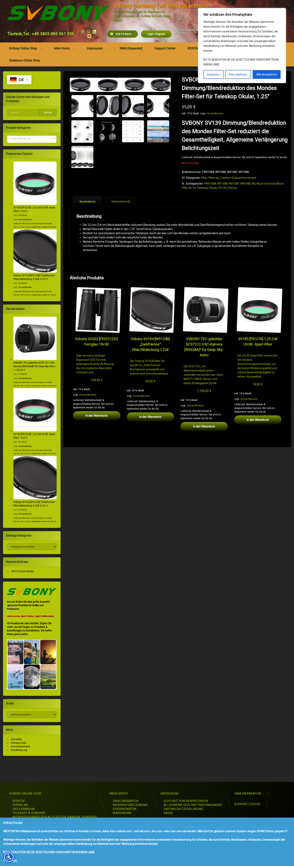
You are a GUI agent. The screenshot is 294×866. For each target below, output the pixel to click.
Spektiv (18, 801)
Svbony (232, 187)
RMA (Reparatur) (131, 48)
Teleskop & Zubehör (28, 813)
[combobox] (32, 139)
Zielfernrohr (23, 809)
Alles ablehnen (238, 74)
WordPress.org (19, 750)
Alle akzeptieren (266, 74)
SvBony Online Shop (23, 48)
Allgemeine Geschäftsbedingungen (193, 805)
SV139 (222, 187)
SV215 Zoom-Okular (22, 571)
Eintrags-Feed (18, 742)
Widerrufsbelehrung (130, 805)
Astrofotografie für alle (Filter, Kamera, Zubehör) (54, 817)
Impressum (95, 48)
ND (253, 183)
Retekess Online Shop (24, 60)
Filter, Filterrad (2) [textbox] (30, 138)
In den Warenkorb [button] (97, 415)
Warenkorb (122, 813)
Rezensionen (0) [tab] (121, 201)
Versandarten (124, 809)
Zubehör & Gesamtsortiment (238, 177)
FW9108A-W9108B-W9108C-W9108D (227, 183)
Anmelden (16, 739)
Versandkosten (214, 113)
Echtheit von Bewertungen (186, 801)
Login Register (156, 34)
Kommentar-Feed (20, 746)
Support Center (165, 48)
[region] (242, 45)
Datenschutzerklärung (183, 809)
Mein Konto (62, 48)
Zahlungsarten (125, 801)
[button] (164, 82)
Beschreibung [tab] (87, 201)
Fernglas (20, 805)
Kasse (168, 813)
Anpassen (213, 74)
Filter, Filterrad (210, 177)
